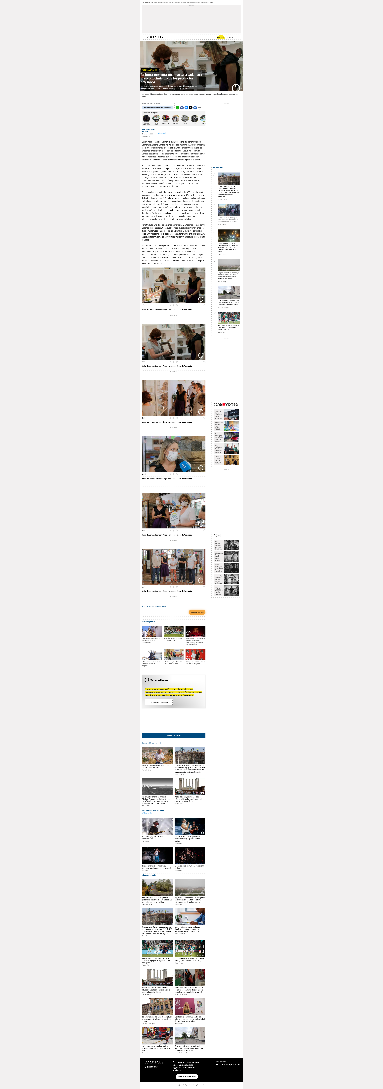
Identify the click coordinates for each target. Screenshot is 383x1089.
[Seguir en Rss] (239, 1064)
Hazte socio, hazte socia (158, 702)
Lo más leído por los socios (152, 743)
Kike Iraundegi (179, 904)
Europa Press (179, 1023)
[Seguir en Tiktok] (233, 1064)
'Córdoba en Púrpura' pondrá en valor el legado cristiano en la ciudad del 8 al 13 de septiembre (190, 1019)
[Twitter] (190, 107)
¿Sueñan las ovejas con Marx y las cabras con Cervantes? (155, 766)
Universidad (183, 2)
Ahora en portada (149, 875)
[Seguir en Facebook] (222, 1064)
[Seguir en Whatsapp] (236, 1064)
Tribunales (171, 2)
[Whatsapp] (177, 107)
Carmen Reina (179, 803)
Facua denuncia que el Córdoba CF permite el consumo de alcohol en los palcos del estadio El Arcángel (189, 989)
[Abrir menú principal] (240, 37)
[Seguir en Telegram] (225, 1064)
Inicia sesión (230, 37)
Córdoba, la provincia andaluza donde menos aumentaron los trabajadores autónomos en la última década (187, 930)
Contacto (202, 1085)
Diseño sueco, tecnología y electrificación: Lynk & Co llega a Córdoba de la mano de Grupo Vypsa (219, 437)
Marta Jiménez (146, 770)
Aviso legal (195, 1085)
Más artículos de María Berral (153, 811)
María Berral (146, 129)
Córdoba (150, 606)
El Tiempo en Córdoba (163, 2)
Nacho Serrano (179, 963)
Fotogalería (148, 70)
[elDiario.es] (156, 1066)
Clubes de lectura (204, 2)
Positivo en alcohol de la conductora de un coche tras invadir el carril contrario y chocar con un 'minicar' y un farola (228, 247)
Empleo (155, 2)
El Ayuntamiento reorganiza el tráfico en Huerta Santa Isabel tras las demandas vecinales (189, 1048)
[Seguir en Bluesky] (217, 1064)
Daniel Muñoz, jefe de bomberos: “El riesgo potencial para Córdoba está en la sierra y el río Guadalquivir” (219, 568)
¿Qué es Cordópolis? (184, 1085)
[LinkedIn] (195, 107)
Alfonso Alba (146, 806)
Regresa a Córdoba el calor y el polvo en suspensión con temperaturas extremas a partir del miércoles (190, 899)
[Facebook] (182, 107)
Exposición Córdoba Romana (193, 2)
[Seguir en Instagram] (227, 1064)
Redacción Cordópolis (181, 994)
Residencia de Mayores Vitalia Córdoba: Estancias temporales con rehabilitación (219, 426)
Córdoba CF (212, 2)
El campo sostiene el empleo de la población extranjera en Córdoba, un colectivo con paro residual (157, 899)
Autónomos (177, 2)
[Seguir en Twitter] (220, 1064)
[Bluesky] (186, 107)
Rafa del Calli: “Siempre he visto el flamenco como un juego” (219, 556)
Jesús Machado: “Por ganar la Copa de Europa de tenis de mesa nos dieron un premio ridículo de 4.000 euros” (219, 590)
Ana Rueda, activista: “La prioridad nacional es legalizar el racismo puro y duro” (219, 579)
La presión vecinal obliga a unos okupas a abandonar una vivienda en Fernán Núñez (228, 220)
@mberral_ (162, 133)
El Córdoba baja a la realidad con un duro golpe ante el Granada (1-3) (189, 959)
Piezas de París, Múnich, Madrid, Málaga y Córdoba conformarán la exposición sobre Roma (189, 799)
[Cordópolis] (156, 1062)
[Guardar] (199, 107)
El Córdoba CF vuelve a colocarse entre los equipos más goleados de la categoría (157, 960)
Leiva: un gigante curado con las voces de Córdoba (155, 837)
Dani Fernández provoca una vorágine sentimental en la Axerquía (157, 867)
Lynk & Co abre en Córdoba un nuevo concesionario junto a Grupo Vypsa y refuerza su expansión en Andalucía (219, 414)
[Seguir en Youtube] (230, 1064)
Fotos (143, 606)
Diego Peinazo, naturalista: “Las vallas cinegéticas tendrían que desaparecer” (219, 545)
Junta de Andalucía (160, 606)
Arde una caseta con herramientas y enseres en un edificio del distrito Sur (157, 1048)
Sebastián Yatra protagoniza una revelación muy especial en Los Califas (188, 838)
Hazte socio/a (221, 37)
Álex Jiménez (146, 965)
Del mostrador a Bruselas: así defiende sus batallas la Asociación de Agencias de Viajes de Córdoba (218, 448)
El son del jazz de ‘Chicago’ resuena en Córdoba (189, 867)
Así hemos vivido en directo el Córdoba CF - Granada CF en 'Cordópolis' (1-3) (228, 328)
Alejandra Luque (179, 774)
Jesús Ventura (222, 224)
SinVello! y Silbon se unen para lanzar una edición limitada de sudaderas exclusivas (218, 460)
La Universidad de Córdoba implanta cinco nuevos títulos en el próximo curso (157, 1019)
